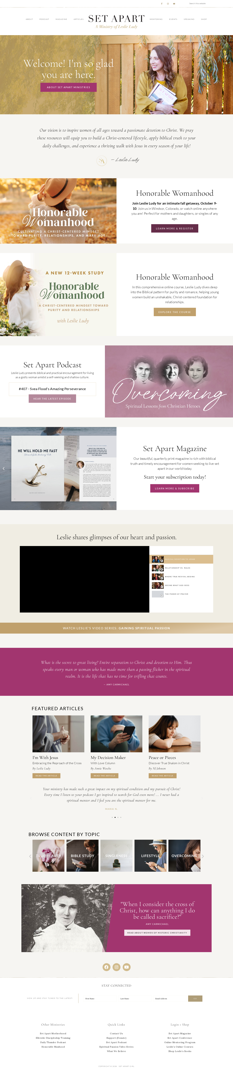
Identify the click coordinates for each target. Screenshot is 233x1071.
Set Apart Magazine (180, 1033)
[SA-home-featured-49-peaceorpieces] (175, 733)
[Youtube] (127, 967)
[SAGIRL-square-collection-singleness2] (82, 870)
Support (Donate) (116, 1037)
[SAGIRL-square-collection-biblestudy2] (48, 870)
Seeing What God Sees (177, 585)
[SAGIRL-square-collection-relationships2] (184, 870)
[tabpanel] (84, 579)
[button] (4, 469)
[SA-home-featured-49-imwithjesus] (58, 733)
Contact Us (116, 1033)
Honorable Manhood (53, 1046)
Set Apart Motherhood (53, 1033)
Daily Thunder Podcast (53, 1042)
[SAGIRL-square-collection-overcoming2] (150, 870)
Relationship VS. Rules (177, 568)
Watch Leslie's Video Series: (116, 628)
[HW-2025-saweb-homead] (58, 335)
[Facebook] (106, 967)
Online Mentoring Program (179, 1042)
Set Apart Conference (180, 1037)
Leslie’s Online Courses (180, 1046)
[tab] (181, 559)
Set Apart (116, 21)
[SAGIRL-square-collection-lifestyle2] (116, 870)
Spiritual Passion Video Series (116, 1046)
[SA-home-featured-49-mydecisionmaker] (116, 733)
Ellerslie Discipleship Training (53, 1037)
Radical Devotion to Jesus (180, 559)
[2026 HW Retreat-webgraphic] (58, 242)
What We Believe (116, 1051)
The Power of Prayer (176, 594)
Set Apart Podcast (116, 1042)
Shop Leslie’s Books (179, 1051)
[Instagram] (116, 967)
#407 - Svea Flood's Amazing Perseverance (52, 389)
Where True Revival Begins (180, 577)
